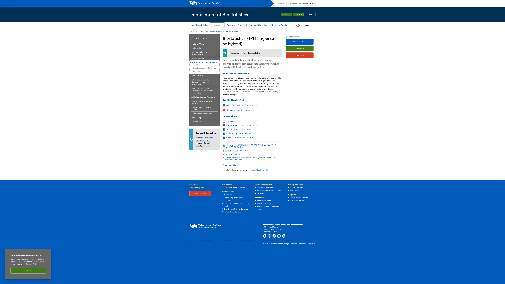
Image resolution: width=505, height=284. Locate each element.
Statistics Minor (197, 44)
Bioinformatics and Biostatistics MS (199, 53)
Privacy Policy (31, 264)
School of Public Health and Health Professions (296, 3)
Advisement (196, 122)
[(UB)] (231, 3)
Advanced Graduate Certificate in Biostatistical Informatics (202, 91)
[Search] (298, 25)
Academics (205, 31)
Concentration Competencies (240, 110)
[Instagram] (269, 236)
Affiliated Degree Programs (203, 97)
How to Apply (197, 118)
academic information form (204, 138)
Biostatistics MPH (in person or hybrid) (204, 63)
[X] (274, 236)
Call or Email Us (200, 193)
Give (310, 14)
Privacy (302, 244)
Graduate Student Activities (202, 114)
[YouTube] (279, 236)
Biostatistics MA (197, 58)
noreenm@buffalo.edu (258, 170)
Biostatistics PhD (198, 76)
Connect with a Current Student (201, 108)
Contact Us (286, 14)
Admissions (197, 71)
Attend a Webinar (299, 42)
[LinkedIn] (283, 236)
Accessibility (311, 244)
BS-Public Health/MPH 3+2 (236, 151)
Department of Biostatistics (218, 14)
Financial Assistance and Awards (201, 102)
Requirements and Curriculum (204, 68)
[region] (28, 264)
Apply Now (298, 14)
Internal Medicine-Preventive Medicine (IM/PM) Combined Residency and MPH (250, 159)
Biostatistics (195, 31)
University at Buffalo (276, 244)
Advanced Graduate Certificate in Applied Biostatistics (200, 82)
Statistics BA (196, 48)
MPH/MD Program (233, 154)
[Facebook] (264, 236)
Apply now (300, 55)
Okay (28, 271)
